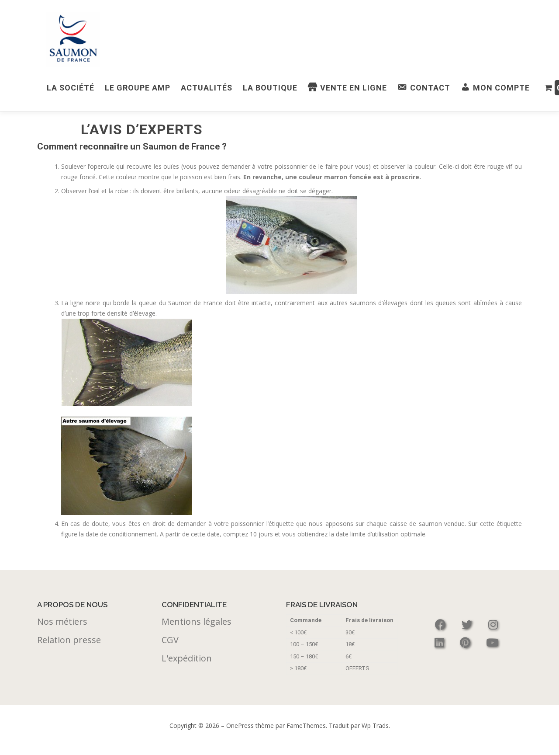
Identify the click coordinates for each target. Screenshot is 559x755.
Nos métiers (62, 621)
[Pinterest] (466, 642)
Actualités (206, 87)
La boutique (270, 87)
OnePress (240, 725)
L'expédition (187, 658)
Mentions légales (196, 621)
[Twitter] (468, 624)
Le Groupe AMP (137, 87)
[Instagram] (493, 624)
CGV (170, 640)
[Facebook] (442, 624)
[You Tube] (492, 642)
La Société (70, 87)
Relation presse (69, 640)
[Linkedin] (441, 642)
